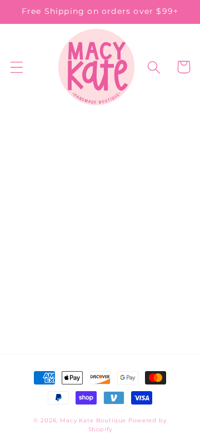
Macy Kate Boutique (93, 420)
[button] (17, 67)
